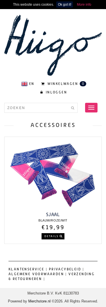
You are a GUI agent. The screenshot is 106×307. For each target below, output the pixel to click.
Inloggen (55, 92)
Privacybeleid (65, 269)
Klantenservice (26, 269)
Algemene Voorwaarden (36, 274)
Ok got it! (64, 5)
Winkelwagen (65, 84)
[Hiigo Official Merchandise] (53, 45)
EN (31, 84)
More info (84, 5)
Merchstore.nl (39, 301)
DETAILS (52, 236)
